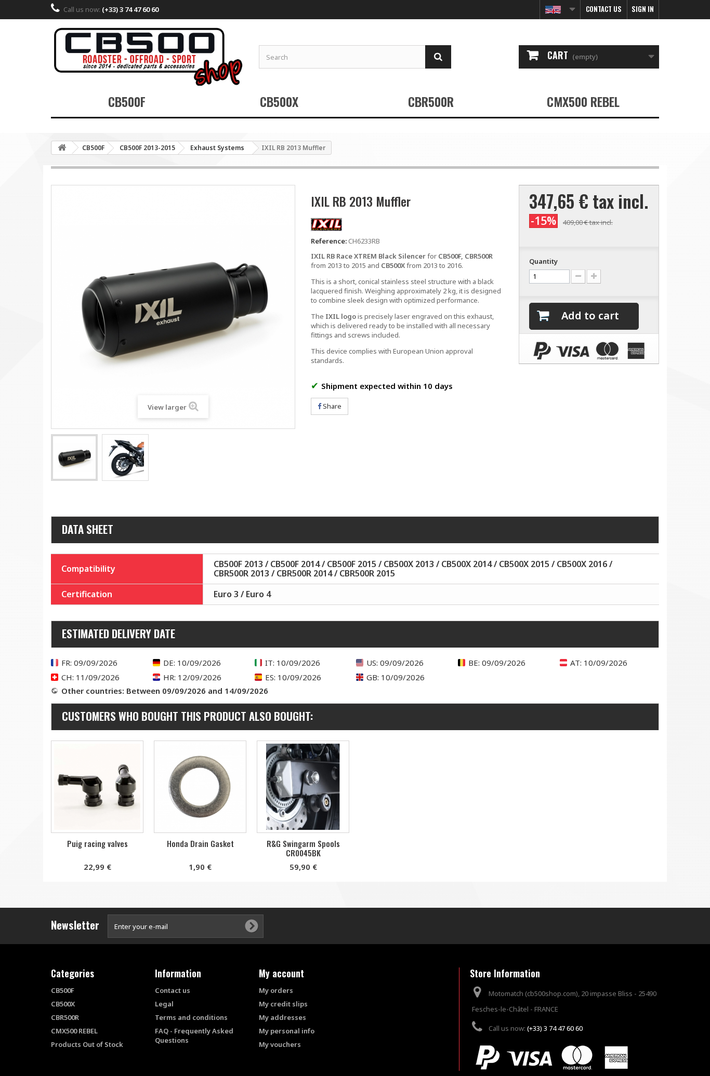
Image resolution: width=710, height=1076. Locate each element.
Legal (164, 1003)
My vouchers (280, 1044)
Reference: (329, 241)
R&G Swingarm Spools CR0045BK (303, 848)
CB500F (127, 101)
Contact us (604, 9)
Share (331, 406)
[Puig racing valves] (97, 787)
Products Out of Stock (87, 1044)
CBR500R (431, 101)
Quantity (543, 261)
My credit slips (283, 1003)
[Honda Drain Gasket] (200, 787)
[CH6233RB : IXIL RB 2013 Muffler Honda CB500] (74, 457)
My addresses (282, 1017)
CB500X (279, 101)
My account (281, 973)
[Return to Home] (62, 147)
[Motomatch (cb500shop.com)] (147, 56)
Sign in (643, 9)
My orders (276, 990)
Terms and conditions (191, 1017)
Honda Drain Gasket (200, 843)
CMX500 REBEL (583, 101)
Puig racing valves (97, 843)
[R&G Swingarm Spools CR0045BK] (303, 787)
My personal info (286, 1030)
